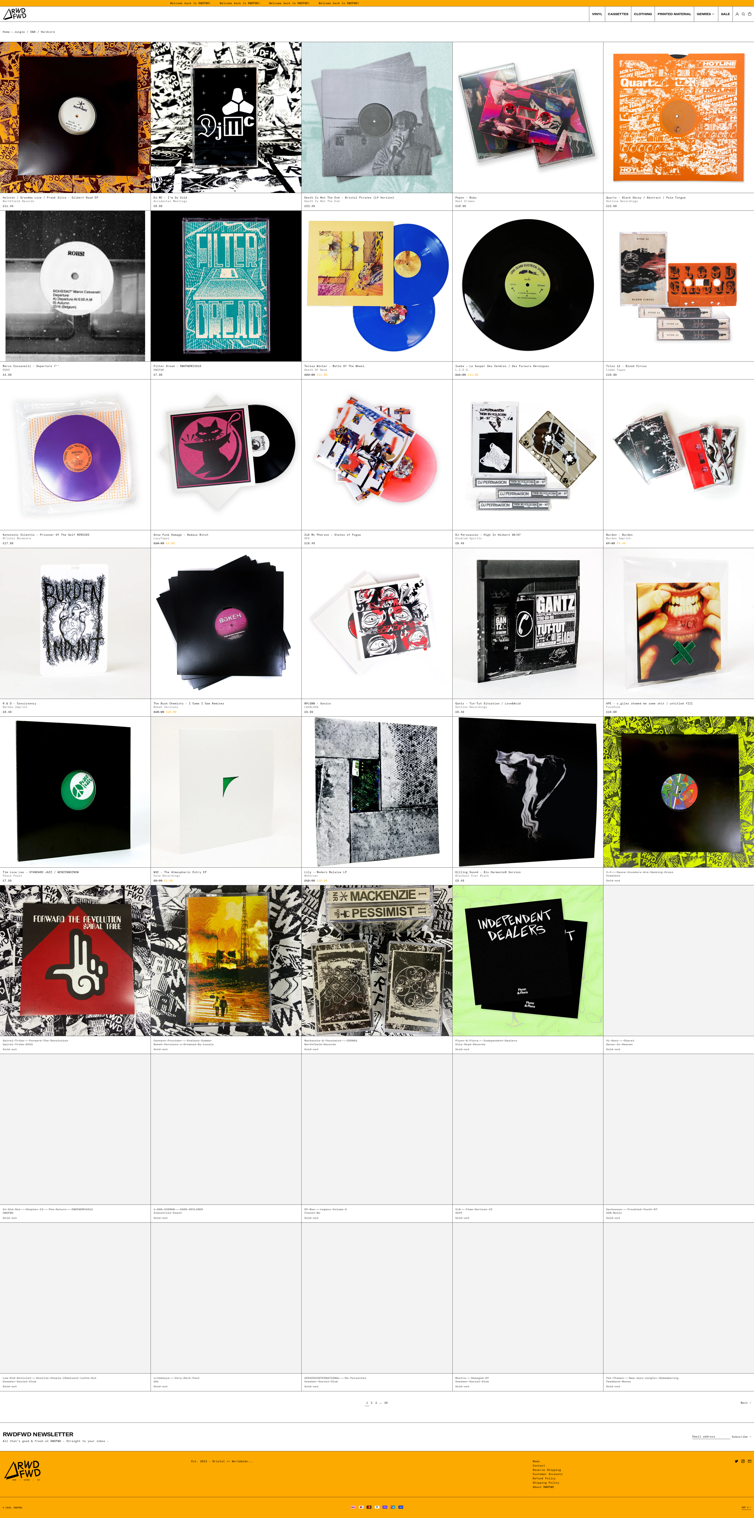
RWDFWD (18, 1507)
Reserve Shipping (547, 1470)
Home (6, 32)
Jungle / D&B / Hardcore (34, 32)
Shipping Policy (546, 1482)
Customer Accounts (548, 1474)
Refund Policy (544, 1478)
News (536, 1461)
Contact (539, 1465)
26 (386, 1402)
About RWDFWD (543, 1487)
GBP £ (745, 1507)
